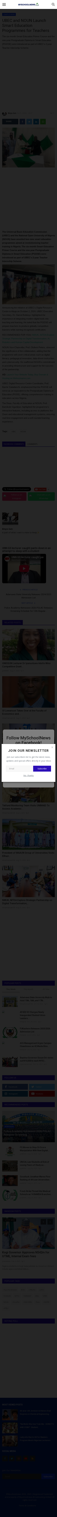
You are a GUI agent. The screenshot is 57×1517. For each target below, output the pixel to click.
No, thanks (28, 775)
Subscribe (42, 768)
